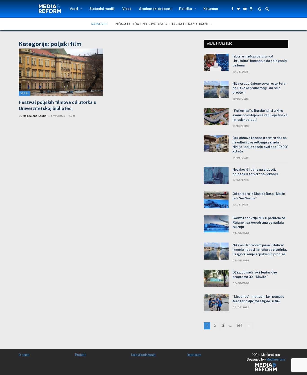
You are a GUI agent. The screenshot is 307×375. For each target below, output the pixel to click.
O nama (24, 355)
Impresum (194, 355)
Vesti (74, 9)
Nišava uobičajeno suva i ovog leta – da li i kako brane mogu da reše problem (165, 24)
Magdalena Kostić (34, 115)
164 (239, 325)
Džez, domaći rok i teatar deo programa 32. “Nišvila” (255, 275)
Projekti (81, 355)
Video (126, 9)
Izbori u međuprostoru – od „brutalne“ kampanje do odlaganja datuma (260, 61)
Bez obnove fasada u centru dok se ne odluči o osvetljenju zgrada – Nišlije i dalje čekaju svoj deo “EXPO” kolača (260, 144)
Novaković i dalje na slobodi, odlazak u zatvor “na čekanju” (256, 172)
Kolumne (210, 9)
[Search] (267, 9)
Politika (185, 9)
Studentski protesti (155, 9)
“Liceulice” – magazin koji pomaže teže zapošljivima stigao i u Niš (258, 299)
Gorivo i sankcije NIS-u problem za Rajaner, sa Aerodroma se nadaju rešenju (259, 222)
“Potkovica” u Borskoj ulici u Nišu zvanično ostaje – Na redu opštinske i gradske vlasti (260, 115)
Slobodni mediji (102, 9)
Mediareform (275, 359)
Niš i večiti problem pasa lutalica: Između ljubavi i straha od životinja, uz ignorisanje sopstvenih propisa (260, 249)
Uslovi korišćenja (143, 355)
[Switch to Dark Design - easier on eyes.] (260, 9)
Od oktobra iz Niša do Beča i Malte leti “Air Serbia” (259, 196)
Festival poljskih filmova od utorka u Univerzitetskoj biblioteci (57, 105)
